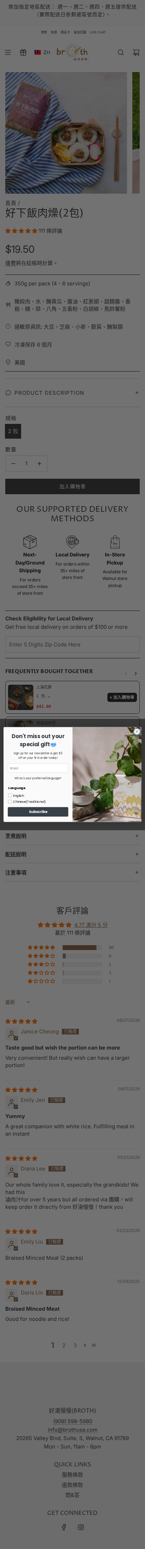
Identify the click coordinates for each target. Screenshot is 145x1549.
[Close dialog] (137, 732)
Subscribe (38, 811)
